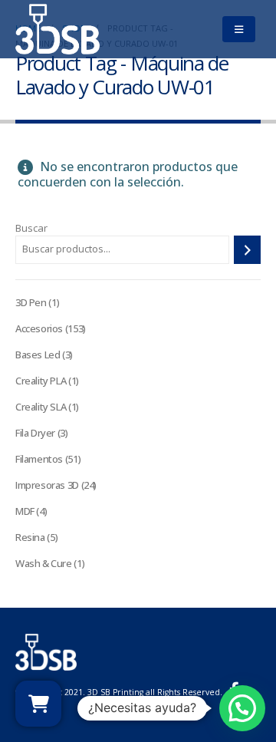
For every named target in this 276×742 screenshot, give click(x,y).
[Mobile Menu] (238, 29)
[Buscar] (247, 250)
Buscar (31, 228)
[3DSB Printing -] (57, 29)
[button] (242, 708)
